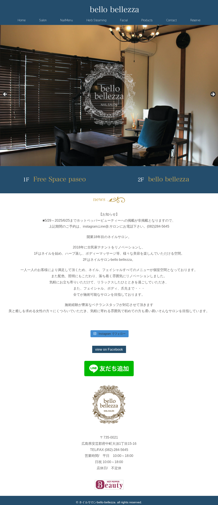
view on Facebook (109, 349)
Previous (5, 94)
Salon (43, 20)
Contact (171, 20)
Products (146, 20)
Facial (124, 20)
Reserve (195, 20)
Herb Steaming (96, 20)
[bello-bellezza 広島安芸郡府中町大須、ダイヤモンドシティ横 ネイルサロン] (114, 10)
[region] (109, 95)
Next (212, 94)
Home (22, 20)
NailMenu (66, 20)
